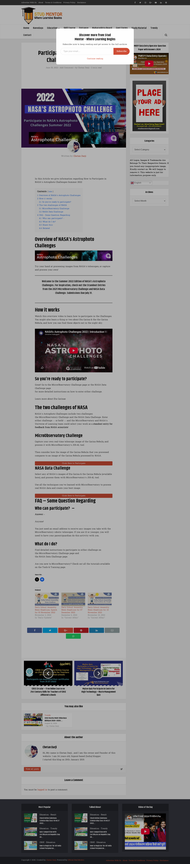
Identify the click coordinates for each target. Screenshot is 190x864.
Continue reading (95, 58)
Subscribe (122, 51)
